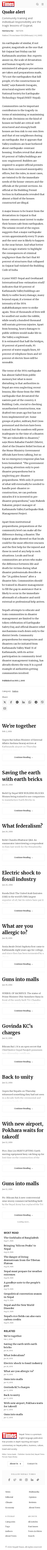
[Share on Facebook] (11, 702)
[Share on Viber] (42, 702)
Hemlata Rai (7, 31)
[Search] (37, 4)
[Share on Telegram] (36, 702)
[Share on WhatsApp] (29, 702)
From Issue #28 (26, 35)
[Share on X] (4, 702)
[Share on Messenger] (17, 702)
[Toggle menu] (42, 4)
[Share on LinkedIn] (23, 702)
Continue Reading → (23, 757)
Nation (19, 31)
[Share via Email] (4, 708)
